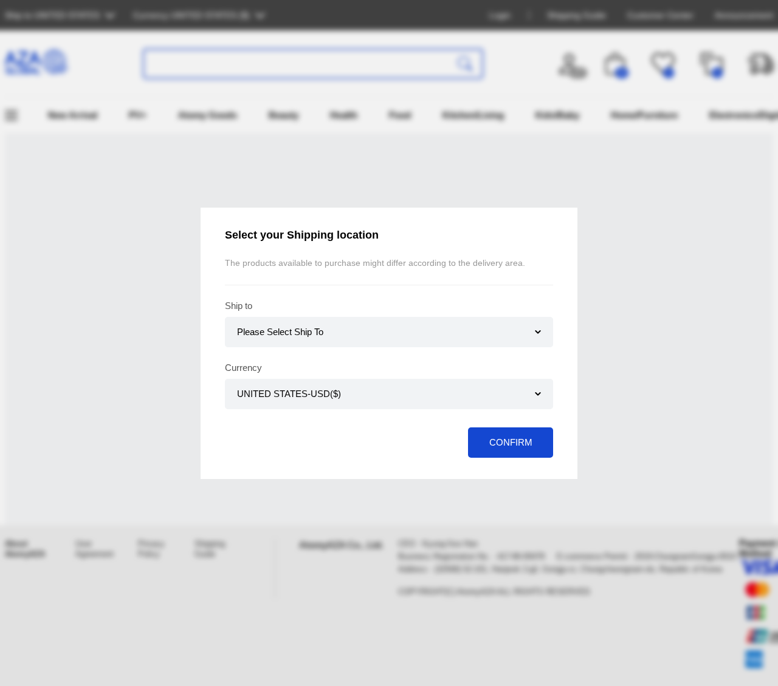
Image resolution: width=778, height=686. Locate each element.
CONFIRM (510, 442)
